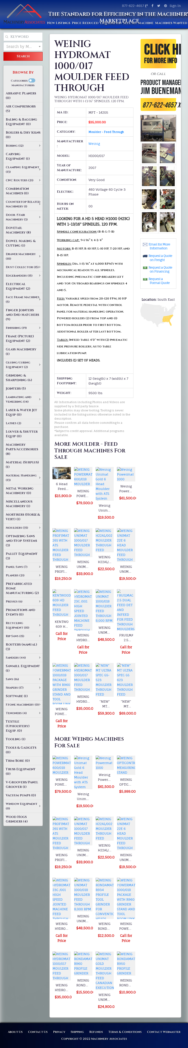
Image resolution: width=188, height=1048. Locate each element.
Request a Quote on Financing (160, 269)
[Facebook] (151, 5)
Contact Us (38, 1032)
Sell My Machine (138, 23)
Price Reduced (85, 23)
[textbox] (23, 46)
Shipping (77, 1032)
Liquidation (111, 23)
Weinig (94, 144)
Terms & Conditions (125, 1032)
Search (23, 56)
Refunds (96, 1032)
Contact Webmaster (163, 1032)
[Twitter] (158, 5)
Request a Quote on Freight (160, 257)
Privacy (59, 1032)
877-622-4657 (133, 6)
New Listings (58, 23)
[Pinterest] (165, 5)
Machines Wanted (171, 23)
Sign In (175, 6)
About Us (15, 1032)
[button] (158, 75)
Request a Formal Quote (159, 281)
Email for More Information (159, 246)
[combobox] (23, 46)
